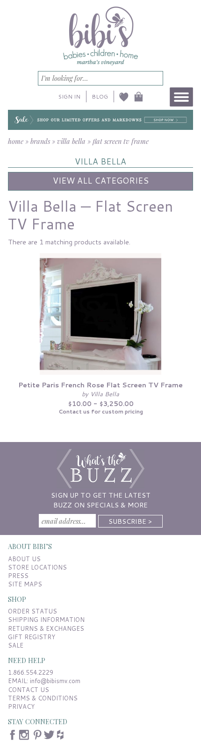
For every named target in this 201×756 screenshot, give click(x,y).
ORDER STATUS (32, 611)
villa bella (71, 141)
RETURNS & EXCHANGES (46, 628)
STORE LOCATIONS (37, 567)
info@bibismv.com (55, 681)
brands (40, 141)
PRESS (18, 575)
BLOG (100, 96)
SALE (15, 645)
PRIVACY (21, 706)
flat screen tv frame (121, 141)
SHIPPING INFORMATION (46, 619)
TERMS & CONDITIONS (43, 698)
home (15, 141)
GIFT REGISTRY (31, 637)
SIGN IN (69, 96)
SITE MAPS (25, 584)
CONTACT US (28, 689)
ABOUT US (24, 559)
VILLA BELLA (100, 161)
